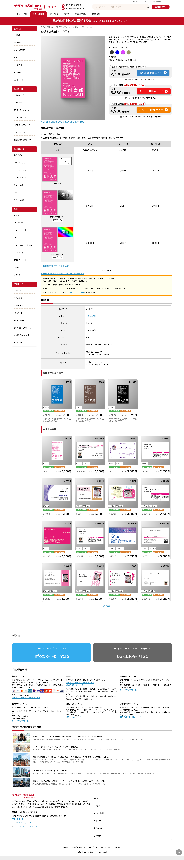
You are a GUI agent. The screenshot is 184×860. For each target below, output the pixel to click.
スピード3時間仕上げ (151, 110)
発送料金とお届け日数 (74, 685)
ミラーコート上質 (20, 230)
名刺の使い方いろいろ (22, 328)
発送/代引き (18, 305)
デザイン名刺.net (47, 27)
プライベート (18, 103)
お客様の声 (98, 828)
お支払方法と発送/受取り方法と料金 (26, 698)
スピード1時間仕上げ (151, 91)
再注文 (66, 14)
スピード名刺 (22, 14)
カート (168, 1)
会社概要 (97, 798)
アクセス (97, 806)
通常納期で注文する (150, 72)
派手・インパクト (20, 200)
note (79, 852)
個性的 (16, 193)
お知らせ (97, 821)
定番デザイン (19, 155)
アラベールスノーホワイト (23, 245)
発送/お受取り (80, 14)
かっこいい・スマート (21, 170)
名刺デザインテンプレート (64, 27)
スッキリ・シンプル (20, 163)
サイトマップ (117, 847)
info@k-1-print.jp (51, 656)
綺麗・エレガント (20, 185)
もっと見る (106, 606)
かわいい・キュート (21, 178)
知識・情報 (96, 14)
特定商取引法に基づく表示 (99, 847)
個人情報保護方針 (79, 847)
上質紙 (16, 215)
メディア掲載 (99, 813)
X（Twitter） (89, 852)
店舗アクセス (18, 313)
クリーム (17, 238)
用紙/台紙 (18, 72)
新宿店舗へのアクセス (128, 690)
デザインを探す (38, 14)
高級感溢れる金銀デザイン (24, 140)
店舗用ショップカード (22, 125)
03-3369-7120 (132, 656)
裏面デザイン (57, 220)
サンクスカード (19, 132)
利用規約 (65, 847)
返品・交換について (73, 717)
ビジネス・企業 (19, 95)
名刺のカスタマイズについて (56, 266)
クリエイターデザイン (21, 110)
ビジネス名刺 (79, 27)
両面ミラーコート (20, 260)
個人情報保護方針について (130, 717)
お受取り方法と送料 (76, 292)
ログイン (146, 1)
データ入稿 (54, 14)
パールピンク (19, 253)
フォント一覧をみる (76, 274)
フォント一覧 (18, 80)
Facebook (102, 852)
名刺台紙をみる (62, 274)
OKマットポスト (20, 223)
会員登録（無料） (157, 1)
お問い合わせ (136, 1)
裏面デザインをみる (48, 274)
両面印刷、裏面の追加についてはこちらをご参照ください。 (63, 122)
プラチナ (17, 275)
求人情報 (97, 836)
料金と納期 (18, 298)
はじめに (17, 35)
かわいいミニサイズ (21, 117)
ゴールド (17, 268)
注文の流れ (18, 290)
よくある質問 (19, 320)
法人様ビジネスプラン (22, 335)
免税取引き (18, 343)
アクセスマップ (17, 819)
